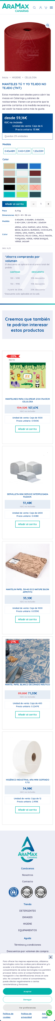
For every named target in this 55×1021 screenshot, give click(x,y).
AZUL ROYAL (42, 227)
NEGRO (39, 233)
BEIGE (17, 230)
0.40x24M (19, 219)
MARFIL (31, 233)
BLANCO (25, 230)
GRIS (25, 233)
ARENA (18, 227)
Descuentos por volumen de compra (27, 951)
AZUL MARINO (28, 227)
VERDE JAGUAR (22, 241)
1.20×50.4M (31, 222)
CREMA (18, 233)
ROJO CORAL (32, 235)
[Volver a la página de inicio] (15, 7)
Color (5, 159)
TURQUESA (20, 238)
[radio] (10, 151)
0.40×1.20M (20, 222)
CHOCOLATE (46, 230)
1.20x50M (42, 222)
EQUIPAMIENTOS (27, 930)
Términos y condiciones (27, 944)
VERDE (29, 238)
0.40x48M (29, 219)
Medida (6, 144)
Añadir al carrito (14, 204)
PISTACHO (19, 235)
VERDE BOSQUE (40, 238)
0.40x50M (39, 219)
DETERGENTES (27, 910)
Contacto (27, 881)
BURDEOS (35, 230)
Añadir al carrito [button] (27, 428)
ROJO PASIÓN (45, 235)
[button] (50, 957)
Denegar (27, 999)
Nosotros (27, 874)
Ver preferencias (27, 1008)
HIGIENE (27, 923)
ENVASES (27, 917)
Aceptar (28, 991)
